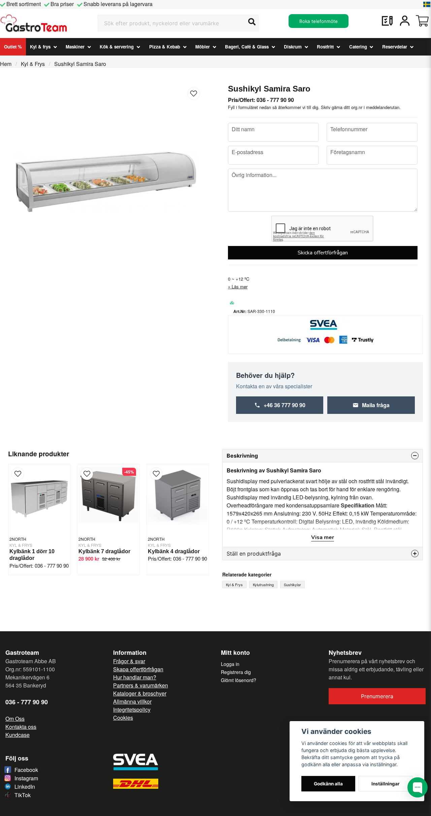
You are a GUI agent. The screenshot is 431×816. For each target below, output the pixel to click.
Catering (358, 46)
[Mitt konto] (404, 21)
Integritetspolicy (132, 709)
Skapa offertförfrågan (138, 669)
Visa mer (322, 537)
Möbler (202, 46)
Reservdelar (394, 46)
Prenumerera (377, 696)
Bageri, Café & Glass (247, 46)
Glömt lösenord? (238, 680)
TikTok (22, 795)
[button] (427, 4)
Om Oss (15, 718)
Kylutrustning (263, 584)
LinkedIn (24, 786)
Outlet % (13, 46)
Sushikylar (292, 584)
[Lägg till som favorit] (387, 21)
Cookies (123, 717)
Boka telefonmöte (318, 21)
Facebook (26, 770)
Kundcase (17, 735)
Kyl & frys (40, 46)
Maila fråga (376, 405)
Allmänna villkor (132, 701)
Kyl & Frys (33, 64)
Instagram (26, 778)
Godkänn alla (328, 783)
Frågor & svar (129, 661)
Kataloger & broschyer (139, 693)
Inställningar (385, 783)
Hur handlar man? (134, 677)
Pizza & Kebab (164, 46)
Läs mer (239, 286)
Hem (5, 64)
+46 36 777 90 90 (284, 405)
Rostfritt (325, 46)
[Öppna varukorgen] (422, 21)
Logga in (230, 664)
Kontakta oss (20, 727)
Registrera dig (236, 672)
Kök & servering (117, 46)
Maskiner (75, 46)
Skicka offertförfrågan (323, 252)
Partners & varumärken (140, 685)
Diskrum (293, 46)
